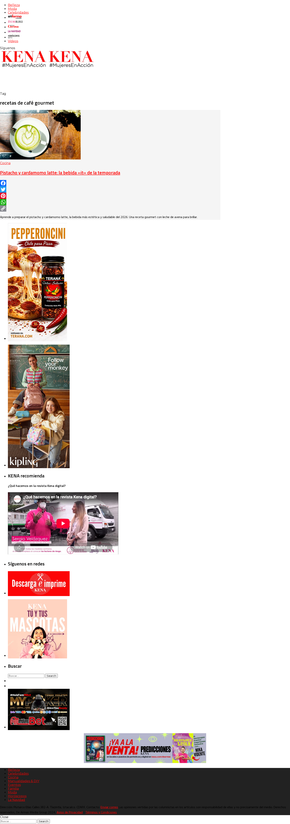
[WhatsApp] (110, 202)
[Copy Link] (110, 208)
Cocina (5, 163)
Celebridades (18, 12)
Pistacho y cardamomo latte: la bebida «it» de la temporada (60, 172)
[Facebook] (110, 183)
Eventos (14, 785)
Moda (12, 9)
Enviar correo (109, 807)
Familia (13, 788)
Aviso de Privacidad (70, 812)
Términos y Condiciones (101, 812)
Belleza (14, 5)
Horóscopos (17, 796)
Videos (13, 41)
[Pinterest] (110, 196)
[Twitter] (110, 189)
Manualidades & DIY (23, 781)
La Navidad (16, 800)
